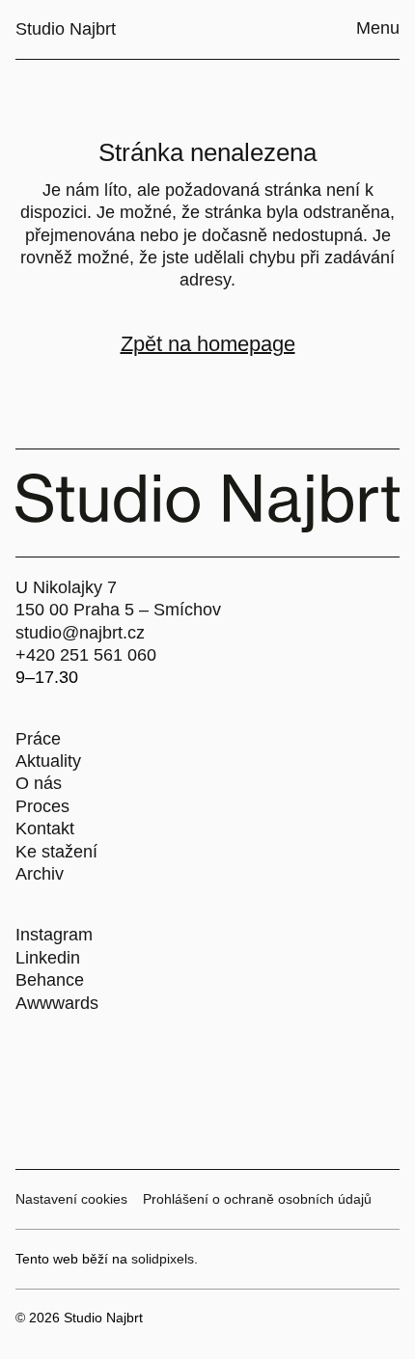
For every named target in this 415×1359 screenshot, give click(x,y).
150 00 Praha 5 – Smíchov (118, 609)
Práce (38, 738)
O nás (38, 783)
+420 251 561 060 (85, 655)
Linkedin (47, 957)
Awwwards (56, 1003)
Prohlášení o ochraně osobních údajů (257, 1199)
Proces (42, 806)
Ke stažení (56, 851)
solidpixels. (164, 1258)
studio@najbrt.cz (80, 632)
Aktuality (48, 761)
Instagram (54, 934)
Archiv (39, 873)
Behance (49, 980)
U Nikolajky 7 (66, 587)
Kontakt (44, 828)
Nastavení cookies (71, 1199)
